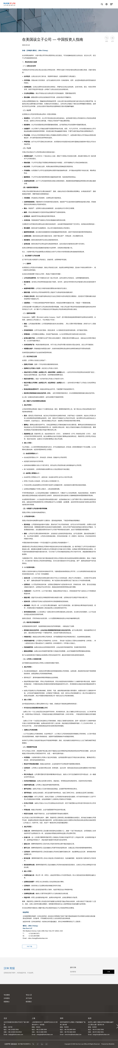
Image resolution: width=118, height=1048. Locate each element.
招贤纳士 (7, 1001)
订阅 (108, 971)
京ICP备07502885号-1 (24, 1044)
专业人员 (29, 995)
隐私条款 (14, 1044)
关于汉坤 (29, 998)
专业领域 (7, 995)
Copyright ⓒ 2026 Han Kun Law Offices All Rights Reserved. (82, 1044)
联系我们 (29, 1001)
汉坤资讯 (7, 998)
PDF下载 (29, 946)
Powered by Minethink (107, 1044)
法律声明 (7, 1044)
